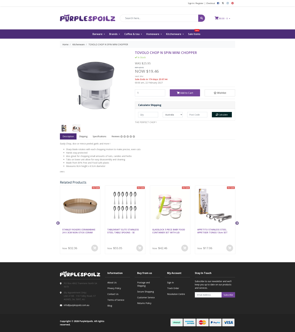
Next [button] (236, 222)
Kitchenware (174, 34)
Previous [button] (57, 222)
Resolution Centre (176, 294)
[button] (220, 92)
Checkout (210, 3)
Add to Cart (186, 93)
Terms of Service (115, 299)
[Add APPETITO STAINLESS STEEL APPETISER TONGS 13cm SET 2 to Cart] (229, 248)
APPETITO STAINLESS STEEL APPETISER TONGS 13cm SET (212, 231)
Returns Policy (144, 303)
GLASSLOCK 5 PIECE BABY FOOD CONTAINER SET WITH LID (168, 231)
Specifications (99, 136)
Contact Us (112, 294)
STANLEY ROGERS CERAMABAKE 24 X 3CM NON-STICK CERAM (78, 231)
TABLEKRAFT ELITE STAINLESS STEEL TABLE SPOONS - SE (123, 231)
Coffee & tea (132, 34)
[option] (64, 128)
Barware (97, 34)
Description (68, 136)
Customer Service (146, 297)
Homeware (153, 34)
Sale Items (194, 32)
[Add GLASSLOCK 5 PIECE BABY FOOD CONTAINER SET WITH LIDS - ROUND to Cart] (184, 248)
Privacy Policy (114, 288)
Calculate (223, 114)
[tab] (68, 136)
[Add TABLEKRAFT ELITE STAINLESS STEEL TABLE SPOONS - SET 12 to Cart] (139, 248)
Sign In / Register (195, 3)
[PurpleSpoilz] (87, 16)
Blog (109, 305)
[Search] (201, 18)
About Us (112, 282)
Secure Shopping (145, 291)
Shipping (83, 136)
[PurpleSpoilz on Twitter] (223, 3)
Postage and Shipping (143, 284)
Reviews (116, 136)
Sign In (170, 282)
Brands (113, 34)
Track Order (173, 288)
